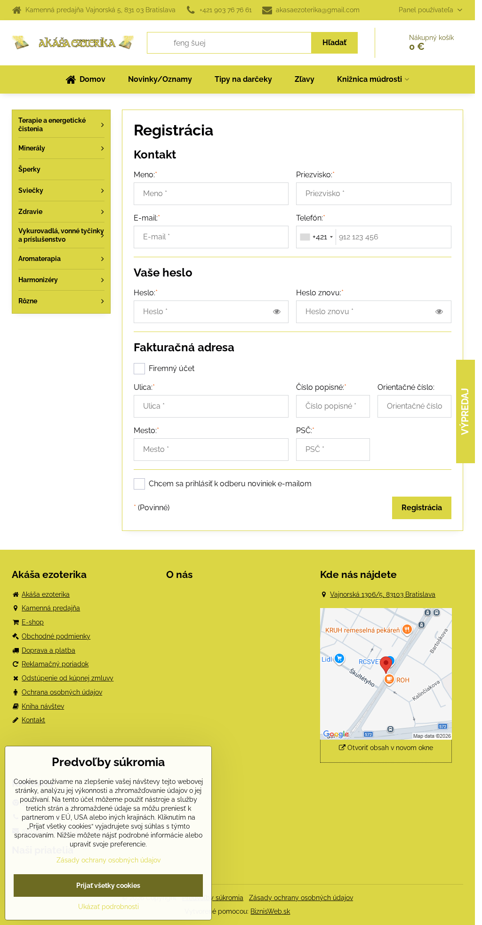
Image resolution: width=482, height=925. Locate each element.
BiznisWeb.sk (270, 911)
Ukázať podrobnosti (108, 906)
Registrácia (422, 507)
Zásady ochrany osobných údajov (301, 897)
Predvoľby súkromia (212, 897)
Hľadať (334, 42)
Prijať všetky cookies (108, 885)
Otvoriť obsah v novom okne (389, 747)
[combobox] (316, 237)
